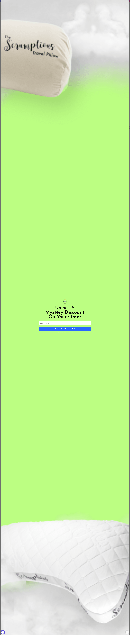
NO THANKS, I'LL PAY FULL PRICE (65, 333)
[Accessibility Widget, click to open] (3, 632)
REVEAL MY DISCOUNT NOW (65, 328)
